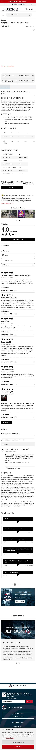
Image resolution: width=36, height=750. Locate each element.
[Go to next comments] (24, 584)
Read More (28, 307)
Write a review (12, 187)
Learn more (22, 440)
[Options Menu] (34, 290)
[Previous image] (16, 663)
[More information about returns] (33, 75)
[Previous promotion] (4, 4)
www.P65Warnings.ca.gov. (7, 203)
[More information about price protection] (33, 80)
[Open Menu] (3, 15)
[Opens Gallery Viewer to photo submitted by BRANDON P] (21, 214)
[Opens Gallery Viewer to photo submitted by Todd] (5, 214)
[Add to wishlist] (34, 30)
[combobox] (18, 255)
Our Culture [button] (17, 727)
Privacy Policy (10, 738)
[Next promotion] (31, 4)
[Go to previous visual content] (16, 220)
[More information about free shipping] (16, 75)
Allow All (18, 746)
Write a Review (18, 239)
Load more (6, 422)
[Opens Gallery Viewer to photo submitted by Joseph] (29, 214)
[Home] (10, 9)
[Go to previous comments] (12, 584)
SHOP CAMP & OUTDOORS (18, 4)
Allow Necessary (18, 742)
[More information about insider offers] (16, 80)
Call (19, 713)
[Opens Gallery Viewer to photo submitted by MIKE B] (13, 214)
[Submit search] (29, 14)
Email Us (19, 716)
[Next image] (19, 663)
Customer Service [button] (18, 722)
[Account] (26, 9)
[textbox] (18, 436)
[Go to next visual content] (19, 220)
